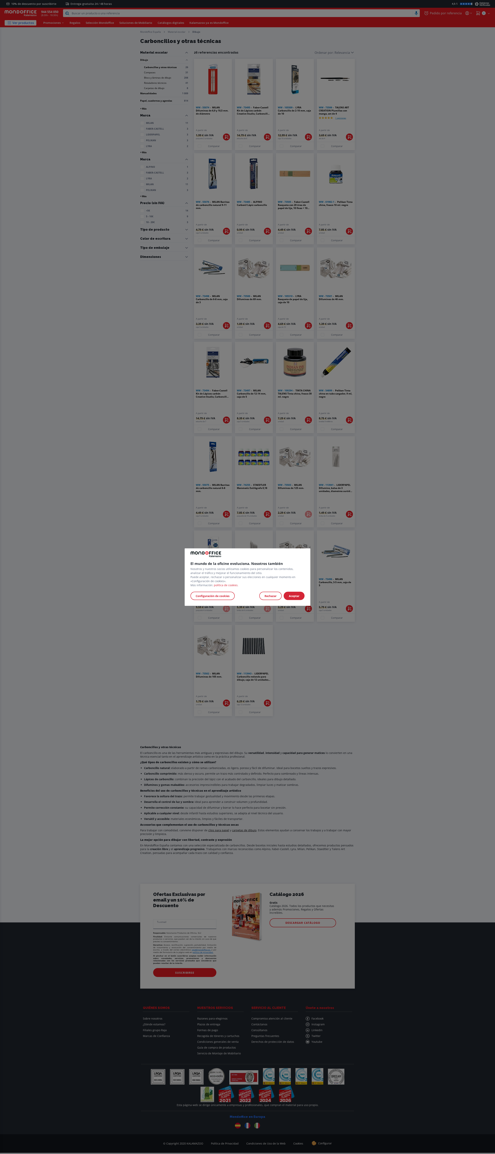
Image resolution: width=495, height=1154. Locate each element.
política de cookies (226, 585)
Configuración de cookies (213, 596)
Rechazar (271, 596)
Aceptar (294, 596)
